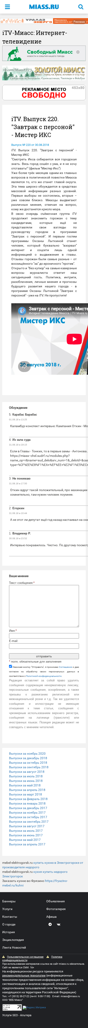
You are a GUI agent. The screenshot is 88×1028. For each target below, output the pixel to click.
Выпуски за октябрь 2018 (28, 762)
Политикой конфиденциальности (44, 676)
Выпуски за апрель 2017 (27, 844)
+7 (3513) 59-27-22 (18, 996)
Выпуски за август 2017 (26, 826)
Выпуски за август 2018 (26, 771)
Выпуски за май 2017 (25, 840)
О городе (8, 924)
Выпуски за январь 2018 (27, 803)
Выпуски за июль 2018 (26, 776)
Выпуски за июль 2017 (26, 830)
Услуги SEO (10, 1015)
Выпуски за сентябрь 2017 (29, 821)
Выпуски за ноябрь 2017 (27, 812)
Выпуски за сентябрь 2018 (29, 767)
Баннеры (9, 901)
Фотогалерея (56, 909)
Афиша (51, 916)
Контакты (9, 916)
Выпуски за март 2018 (25, 794)
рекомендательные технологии (24, 975)
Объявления (55, 901)
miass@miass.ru (70, 996)
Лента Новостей (14, 947)
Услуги (7, 909)
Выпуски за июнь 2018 (26, 781)
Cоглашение (65, 667)
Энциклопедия (13, 940)
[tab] (44, 753)
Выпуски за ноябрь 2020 (27, 753)
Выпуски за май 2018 (25, 785)
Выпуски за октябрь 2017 (28, 817)
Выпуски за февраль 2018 (28, 799)
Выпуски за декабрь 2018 (28, 758)
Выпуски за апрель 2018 (27, 790)
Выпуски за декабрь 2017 (28, 808)
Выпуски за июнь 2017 (26, 835)
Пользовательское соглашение (25, 956)
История (8, 932)
